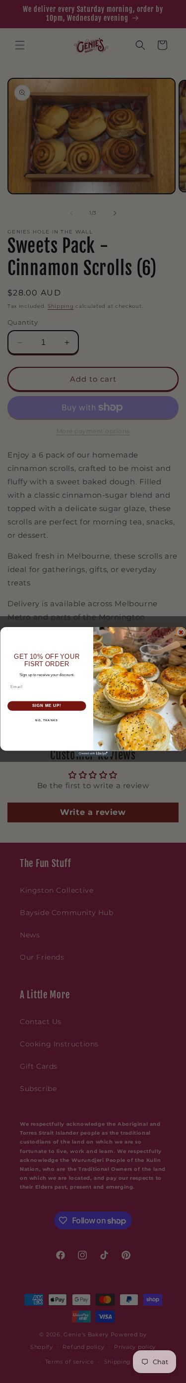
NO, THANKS (46, 720)
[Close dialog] (181, 632)
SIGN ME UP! (46, 705)
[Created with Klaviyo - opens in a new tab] (93, 753)
